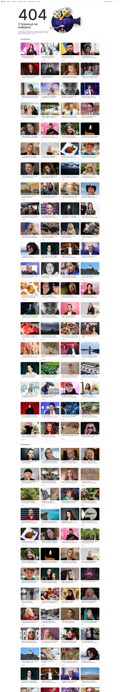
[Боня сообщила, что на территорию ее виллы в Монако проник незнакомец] (90, 211)
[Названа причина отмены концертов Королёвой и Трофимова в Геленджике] (30, 52)
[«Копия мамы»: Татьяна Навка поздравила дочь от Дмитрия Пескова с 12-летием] (70, 211)
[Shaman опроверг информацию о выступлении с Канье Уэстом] (50, 471)
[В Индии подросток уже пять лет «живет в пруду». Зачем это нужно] (50, 112)
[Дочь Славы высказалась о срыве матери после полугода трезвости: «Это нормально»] (50, 211)
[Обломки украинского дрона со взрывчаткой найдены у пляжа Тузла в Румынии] (90, 351)
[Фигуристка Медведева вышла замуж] (90, 331)
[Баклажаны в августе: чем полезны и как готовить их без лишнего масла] (70, 151)
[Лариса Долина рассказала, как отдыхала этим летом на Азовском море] (90, 431)
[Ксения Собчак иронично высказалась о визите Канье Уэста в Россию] (90, 551)
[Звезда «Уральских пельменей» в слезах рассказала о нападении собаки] (30, 132)
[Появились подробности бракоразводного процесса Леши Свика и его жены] (70, 291)
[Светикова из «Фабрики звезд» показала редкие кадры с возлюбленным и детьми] (50, 171)
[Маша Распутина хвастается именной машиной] (70, 231)
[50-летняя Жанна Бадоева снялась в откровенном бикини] (70, 132)
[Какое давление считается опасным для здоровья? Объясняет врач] (50, 52)
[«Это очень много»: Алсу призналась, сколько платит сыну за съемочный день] (50, 132)
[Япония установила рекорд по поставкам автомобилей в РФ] (70, 451)
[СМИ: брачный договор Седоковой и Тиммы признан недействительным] (50, 291)
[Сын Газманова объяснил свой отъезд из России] (30, 577)
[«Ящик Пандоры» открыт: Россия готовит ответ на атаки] (90, 271)
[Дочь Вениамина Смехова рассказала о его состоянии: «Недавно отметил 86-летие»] (70, 351)
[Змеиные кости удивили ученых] (70, 431)
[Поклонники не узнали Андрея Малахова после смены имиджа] (50, 251)
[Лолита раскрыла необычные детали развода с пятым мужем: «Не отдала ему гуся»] (30, 411)
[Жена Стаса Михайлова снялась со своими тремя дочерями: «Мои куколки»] (30, 112)
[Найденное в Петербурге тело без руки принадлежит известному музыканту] (70, 92)
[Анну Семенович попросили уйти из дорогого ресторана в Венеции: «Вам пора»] (30, 72)
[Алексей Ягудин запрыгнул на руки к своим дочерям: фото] (50, 511)
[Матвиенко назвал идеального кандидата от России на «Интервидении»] (90, 251)
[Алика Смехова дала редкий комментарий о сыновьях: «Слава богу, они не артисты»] (30, 371)
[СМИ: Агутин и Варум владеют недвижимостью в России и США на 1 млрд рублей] (70, 112)
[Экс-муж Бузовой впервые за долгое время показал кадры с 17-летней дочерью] (30, 151)
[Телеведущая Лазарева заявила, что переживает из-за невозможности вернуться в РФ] (30, 391)
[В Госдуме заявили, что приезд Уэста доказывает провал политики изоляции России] (50, 191)
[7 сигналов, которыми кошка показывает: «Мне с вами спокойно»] (70, 551)
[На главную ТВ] (4, 1)
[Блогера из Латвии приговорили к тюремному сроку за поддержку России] (90, 231)
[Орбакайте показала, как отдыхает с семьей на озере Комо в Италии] (90, 191)
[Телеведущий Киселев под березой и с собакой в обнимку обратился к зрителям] (70, 577)
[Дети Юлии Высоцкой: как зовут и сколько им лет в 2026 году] (70, 597)
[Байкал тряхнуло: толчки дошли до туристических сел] (70, 471)
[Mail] (2, 1)
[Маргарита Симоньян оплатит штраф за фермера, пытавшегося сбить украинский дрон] (70, 271)
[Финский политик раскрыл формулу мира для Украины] (70, 491)
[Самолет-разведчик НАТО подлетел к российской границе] (90, 637)
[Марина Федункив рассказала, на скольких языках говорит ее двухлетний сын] (70, 617)
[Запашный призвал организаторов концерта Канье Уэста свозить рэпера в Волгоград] (50, 411)
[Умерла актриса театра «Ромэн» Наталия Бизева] (50, 271)
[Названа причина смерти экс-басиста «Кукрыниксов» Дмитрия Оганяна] (50, 311)
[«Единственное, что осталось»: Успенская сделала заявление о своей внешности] (30, 231)
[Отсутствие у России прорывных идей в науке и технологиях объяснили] (70, 411)
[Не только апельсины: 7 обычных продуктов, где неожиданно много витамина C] (30, 291)
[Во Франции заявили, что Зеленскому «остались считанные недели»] (70, 52)
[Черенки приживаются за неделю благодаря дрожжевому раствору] (90, 657)
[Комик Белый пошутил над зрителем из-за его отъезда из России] (50, 531)
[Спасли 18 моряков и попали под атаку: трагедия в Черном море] (70, 171)
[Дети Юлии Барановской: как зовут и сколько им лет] (90, 112)
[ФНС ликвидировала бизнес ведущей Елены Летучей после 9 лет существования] (30, 491)
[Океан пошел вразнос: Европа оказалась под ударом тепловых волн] (50, 637)
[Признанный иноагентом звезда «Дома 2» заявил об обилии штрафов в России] (90, 151)
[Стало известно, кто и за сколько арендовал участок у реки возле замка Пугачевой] (90, 171)
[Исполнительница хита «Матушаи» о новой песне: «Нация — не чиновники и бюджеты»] (30, 451)
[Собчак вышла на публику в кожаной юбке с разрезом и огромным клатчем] (90, 491)
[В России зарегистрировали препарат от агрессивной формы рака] (30, 511)
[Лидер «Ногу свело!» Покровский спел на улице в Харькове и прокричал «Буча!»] (70, 251)
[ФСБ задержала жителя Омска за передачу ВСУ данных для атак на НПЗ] (30, 211)
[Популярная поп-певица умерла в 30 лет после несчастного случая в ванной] (90, 132)
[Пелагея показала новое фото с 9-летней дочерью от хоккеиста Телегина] (70, 72)
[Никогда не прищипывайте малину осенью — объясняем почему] (30, 617)
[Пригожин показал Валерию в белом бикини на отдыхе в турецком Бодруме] (50, 151)
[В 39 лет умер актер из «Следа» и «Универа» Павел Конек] (30, 171)
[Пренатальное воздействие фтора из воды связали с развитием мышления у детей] (70, 511)
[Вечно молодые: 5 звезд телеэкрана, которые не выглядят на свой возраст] (30, 471)
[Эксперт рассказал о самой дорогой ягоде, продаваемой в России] (90, 617)
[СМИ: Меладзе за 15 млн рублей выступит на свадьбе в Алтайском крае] (30, 271)
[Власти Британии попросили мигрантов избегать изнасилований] (30, 191)
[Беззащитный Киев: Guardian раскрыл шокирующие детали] (50, 331)
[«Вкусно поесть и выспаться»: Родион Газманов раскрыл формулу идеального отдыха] (70, 311)
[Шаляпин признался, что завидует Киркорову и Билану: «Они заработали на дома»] (90, 52)
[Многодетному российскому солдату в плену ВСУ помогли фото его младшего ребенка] (50, 597)
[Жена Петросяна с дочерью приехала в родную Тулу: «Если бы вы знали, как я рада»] (90, 471)
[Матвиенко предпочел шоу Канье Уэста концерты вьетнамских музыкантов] (50, 551)
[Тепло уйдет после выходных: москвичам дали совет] (50, 391)
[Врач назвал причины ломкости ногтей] (50, 351)
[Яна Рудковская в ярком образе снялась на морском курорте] (90, 311)
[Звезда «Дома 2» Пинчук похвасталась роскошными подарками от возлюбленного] (50, 431)
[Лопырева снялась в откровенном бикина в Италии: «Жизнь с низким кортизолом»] (30, 351)
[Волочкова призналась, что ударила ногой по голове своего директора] (30, 637)
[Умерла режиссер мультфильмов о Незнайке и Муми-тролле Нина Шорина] (30, 92)
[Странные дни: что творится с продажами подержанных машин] (90, 371)
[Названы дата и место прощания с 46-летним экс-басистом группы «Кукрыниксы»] (50, 451)
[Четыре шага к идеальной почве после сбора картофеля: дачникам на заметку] (50, 231)
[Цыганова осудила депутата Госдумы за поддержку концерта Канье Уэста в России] (90, 577)
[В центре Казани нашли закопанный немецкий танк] (50, 617)
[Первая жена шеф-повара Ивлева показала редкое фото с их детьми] (30, 597)
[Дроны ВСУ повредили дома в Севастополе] (90, 511)
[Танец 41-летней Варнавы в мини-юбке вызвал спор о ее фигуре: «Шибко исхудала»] (70, 371)
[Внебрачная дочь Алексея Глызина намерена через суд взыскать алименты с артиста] (90, 92)
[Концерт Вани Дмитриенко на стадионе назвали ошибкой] (90, 451)
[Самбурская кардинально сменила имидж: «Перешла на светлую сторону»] (90, 291)
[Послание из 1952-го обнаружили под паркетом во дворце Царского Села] (90, 597)
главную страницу (31, 33)
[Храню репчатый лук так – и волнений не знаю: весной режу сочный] (90, 411)
